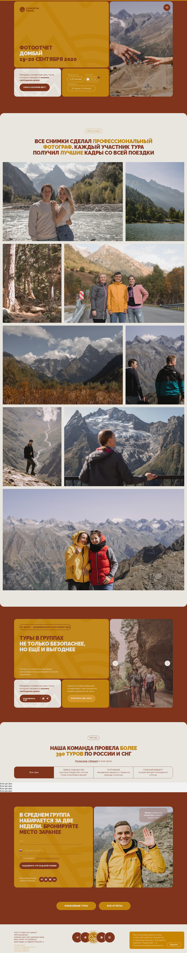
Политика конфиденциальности (24, 947)
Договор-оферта (19, 945)
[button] (35, 87)
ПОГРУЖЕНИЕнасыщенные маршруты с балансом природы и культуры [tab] (113, 772)
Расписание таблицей (86, 761)
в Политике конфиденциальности (148, 944)
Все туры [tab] (34, 772)
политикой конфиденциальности (47, 858)
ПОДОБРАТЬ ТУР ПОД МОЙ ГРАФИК (39, 866)
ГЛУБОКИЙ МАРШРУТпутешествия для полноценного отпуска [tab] (153, 772)
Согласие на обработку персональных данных (21, 950)
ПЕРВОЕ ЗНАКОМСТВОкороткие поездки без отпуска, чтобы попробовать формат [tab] (73, 772)
